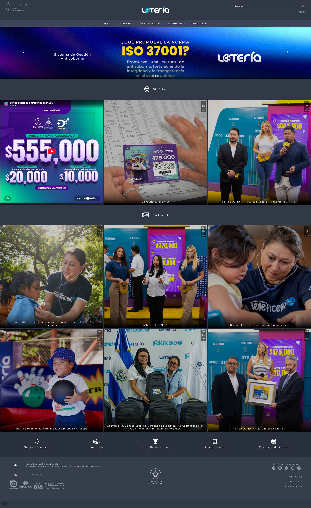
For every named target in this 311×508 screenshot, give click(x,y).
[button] (23, 52)
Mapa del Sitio (295, 477)
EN (300, 12)
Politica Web (296, 481)
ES (304, 12)
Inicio (107, 24)
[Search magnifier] (303, 6)
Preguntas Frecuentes (292, 486)
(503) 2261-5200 (34, 474)
